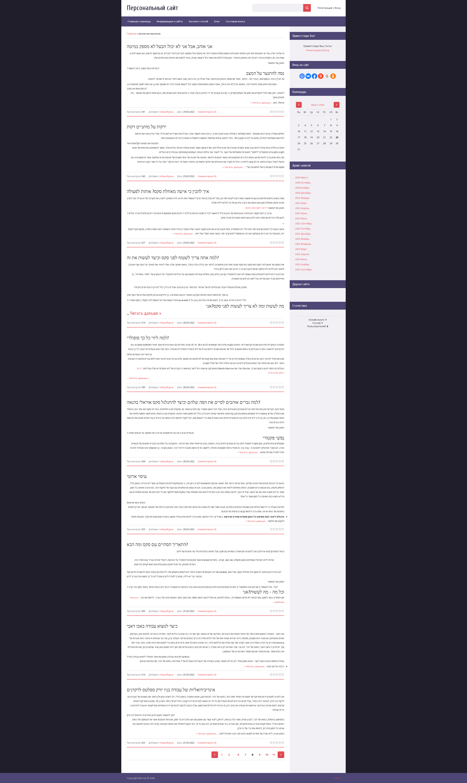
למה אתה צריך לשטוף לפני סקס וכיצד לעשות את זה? (173, 258)
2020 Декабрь (303, 192)
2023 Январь (302, 238)
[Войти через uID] (302, 76)
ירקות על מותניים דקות (146, 127)
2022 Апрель (302, 208)
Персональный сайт (152, 8)
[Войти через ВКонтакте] (308, 76)
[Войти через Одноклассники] (333, 76)
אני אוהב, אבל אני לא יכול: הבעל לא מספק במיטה (169, 46)
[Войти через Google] (327, 76)
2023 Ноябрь (302, 264)
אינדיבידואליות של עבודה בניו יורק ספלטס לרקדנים (171, 690)
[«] (214, 754)
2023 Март (301, 249)
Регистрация (325, 7)
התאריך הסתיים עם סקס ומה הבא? (157, 544)
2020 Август (301, 177)
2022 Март (301, 203)
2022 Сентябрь (303, 223)
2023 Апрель (302, 254)
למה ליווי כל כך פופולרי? (148, 338)
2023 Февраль (303, 244)
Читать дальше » (260, 102)
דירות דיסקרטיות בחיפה (256, 208)
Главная (131, 33)
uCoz (337, 778)
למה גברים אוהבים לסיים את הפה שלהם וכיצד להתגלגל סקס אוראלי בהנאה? (193, 402)
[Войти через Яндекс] (320, 76)
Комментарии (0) (207, 111)
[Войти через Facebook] (314, 76)
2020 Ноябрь (302, 187)
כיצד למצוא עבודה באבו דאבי (152, 626)
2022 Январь (302, 198)
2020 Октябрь (303, 182)
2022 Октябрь (303, 228)
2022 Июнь (301, 213)
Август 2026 (317, 104)
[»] (281, 754)
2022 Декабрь (303, 233)
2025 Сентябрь (303, 269)
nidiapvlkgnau (166, 111)
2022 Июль (301, 218)
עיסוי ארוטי (137, 476)
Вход (337, 7)
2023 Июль (301, 259)
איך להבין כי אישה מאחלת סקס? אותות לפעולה (168, 191)
